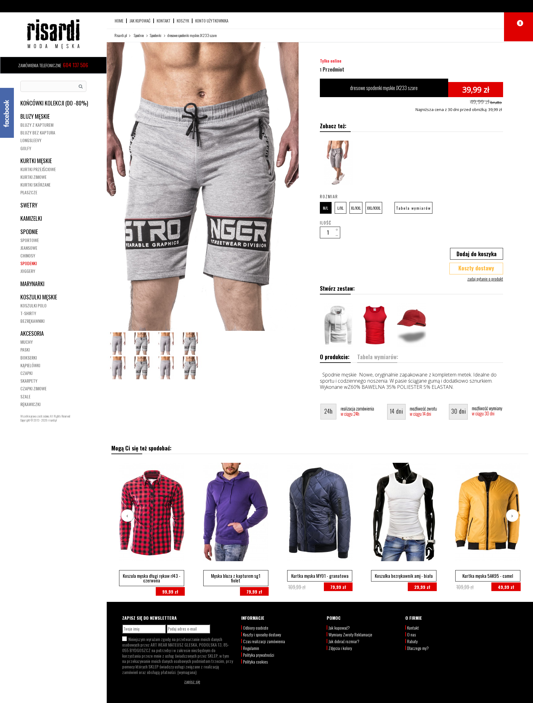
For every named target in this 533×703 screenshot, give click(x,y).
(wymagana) (177, 655)
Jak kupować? (339, 627)
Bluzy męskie (35, 116)
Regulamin (251, 648)
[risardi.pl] (53, 34)
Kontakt (164, 21)
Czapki (26, 373)
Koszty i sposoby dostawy (262, 634)
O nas (411, 634)
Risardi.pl (120, 35)
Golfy (25, 148)
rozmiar (330, 196)
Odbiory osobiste (255, 627)
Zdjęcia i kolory (340, 648)
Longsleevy (30, 140)
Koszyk (183, 21)
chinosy (27, 255)
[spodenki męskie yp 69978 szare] (338, 163)
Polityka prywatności (258, 655)
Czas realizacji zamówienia (264, 641)
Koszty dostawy (476, 268)
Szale (25, 396)
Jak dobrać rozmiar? (343, 641)
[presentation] (127, 515)
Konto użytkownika (211, 21)
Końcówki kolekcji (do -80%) (54, 103)
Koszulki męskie (38, 297)
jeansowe (28, 248)
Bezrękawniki (32, 321)
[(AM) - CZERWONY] (375, 325)
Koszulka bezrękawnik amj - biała (404, 575)
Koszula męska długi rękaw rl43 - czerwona (151, 578)
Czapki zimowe (33, 388)
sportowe (29, 240)
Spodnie (29, 232)
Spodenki (28, 263)
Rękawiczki (30, 404)
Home (119, 21)
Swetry (28, 205)
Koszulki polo (33, 305)
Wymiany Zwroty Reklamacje (350, 634)
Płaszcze (28, 192)
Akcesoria (32, 333)
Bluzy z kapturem (36, 124)
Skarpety (28, 380)
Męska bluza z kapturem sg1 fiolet (235, 578)
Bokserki (28, 357)
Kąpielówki (30, 365)
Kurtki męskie (36, 161)
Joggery (27, 271)
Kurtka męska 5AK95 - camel (487, 575)
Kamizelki (31, 218)
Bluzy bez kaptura (37, 132)
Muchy (26, 342)
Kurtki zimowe (33, 177)
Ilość (325, 222)
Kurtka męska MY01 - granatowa (320, 575)
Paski (25, 349)
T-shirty (28, 313)
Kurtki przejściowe (38, 169)
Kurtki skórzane (35, 184)
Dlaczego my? (418, 648)
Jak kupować (140, 21)
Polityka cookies (255, 661)
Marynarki (32, 284)
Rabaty (412, 641)
